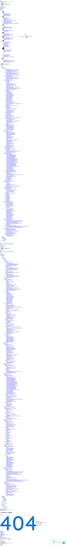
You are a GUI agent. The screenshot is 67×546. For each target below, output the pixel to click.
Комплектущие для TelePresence (11, 122)
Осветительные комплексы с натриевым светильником (14, 223)
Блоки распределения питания (9, 205)
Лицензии (8, 106)
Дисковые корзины (9, 136)
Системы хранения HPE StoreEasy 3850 (12, 161)
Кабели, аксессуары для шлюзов (11, 193)
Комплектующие (5, 130)
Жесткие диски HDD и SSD (10, 134)
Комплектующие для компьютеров (9, 145)
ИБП (7, 456)
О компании (2, 531)
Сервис (7, 182)
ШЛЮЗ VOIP (7, 192)
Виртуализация (9, 370)
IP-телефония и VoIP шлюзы (7, 187)
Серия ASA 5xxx (9, 107)
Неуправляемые (9, 91)
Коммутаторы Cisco (9, 100)
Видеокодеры (8, 116)
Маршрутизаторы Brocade (10, 128)
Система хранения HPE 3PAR (10, 157)
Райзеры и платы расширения (10, 132)
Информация (2, 535)
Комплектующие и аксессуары (9, 80)
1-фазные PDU (8, 206)
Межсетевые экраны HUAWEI (11, 109)
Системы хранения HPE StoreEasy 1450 (12, 158)
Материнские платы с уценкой (11, 233)
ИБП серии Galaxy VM (10, 216)
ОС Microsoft (8, 148)
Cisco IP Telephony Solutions (9, 188)
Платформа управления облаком (11, 152)
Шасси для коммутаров (10, 92)
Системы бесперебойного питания (8, 201)
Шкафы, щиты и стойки (8, 234)
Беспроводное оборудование (9, 101)
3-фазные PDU (8, 207)
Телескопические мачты (8, 219)
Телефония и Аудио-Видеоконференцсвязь (9, 180)
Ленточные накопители (10, 178)
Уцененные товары (6, 228)
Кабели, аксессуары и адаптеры (11, 133)
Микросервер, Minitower (10, 271)
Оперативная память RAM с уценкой (11, 229)
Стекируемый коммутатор (10, 93)
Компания (4, 498)
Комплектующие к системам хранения (12, 395)
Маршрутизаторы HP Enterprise (11, 127)
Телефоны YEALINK (8, 200)
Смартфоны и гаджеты (8, 186)
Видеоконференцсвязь (8, 181)
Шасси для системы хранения (10, 175)
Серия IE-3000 (8, 114)
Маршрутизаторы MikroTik (10, 125)
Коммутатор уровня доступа (10, 94)
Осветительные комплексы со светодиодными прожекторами (15, 220)
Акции (3, 236)
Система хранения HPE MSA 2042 (11, 163)
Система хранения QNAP (10, 168)
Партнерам (3, 237)
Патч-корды (8, 83)
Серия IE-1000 (8, 113)
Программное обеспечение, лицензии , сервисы (11, 105)
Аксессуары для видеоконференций (10, 184)
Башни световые (9, 476)
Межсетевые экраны (9, 313)
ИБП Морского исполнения (10, 214)
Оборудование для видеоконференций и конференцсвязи (12, 117)
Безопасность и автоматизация (9, 115)
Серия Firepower (9, 110)
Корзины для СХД (9, 177)
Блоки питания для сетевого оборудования (12, 86)
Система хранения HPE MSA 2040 (11, 155)
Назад (4, 258)
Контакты (3, 240)
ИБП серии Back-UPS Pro (10, 213)
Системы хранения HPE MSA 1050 (11, 165)
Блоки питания (9, 135)
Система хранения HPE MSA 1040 (11, 156)
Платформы (8, 144)
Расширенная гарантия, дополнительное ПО (12, 139)
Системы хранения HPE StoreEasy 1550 (12, 160)
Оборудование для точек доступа (11, 89)
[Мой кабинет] (0, 244)
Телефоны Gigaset (9, 440)
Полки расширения (9, 154)
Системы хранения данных (8, 374)
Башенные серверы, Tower (10, 267)
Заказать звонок (2, 255)
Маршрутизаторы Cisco (10, 126)
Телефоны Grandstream (8, 197)
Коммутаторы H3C (9, 99)
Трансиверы (8, 104)
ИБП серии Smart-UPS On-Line (11, 211)
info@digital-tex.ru (3, 510)
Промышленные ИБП (9, 218)
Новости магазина (3, 538)
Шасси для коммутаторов (10, 87)
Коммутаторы (7, 90)
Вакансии (4, 238)
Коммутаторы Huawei (9, 96)
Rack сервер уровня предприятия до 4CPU (12, 70)
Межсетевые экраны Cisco (10, 111)
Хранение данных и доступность (11, 151)
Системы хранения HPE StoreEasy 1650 (12, 159)
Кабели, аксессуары (9, 82)
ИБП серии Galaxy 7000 (10, 215)
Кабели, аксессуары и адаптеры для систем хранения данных (15, 174)
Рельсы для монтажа (9, 138)
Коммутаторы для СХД (10, 173)
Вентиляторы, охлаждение (10, 84)
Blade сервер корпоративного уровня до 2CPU (13, 77)
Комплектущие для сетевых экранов (11, 108)
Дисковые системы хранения (9, 153)
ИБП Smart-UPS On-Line (10, 217)
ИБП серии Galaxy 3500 (10, 209)
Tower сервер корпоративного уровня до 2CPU (13, 72)
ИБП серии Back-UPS (9, 210)
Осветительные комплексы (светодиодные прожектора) (14, 226)
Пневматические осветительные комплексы (12, 222)
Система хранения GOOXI (10, 170)
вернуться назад (39, 525)
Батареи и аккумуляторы (10, 203)
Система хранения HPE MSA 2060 (11, 169)
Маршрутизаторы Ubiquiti (10, 129)
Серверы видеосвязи (9, 121)
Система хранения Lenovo (10, 167)
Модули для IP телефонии (10, 191)
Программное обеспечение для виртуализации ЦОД (13, 150)
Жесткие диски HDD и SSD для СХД (11, 171)
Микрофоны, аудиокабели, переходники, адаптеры (13, 185)
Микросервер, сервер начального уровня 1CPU (13, 75)
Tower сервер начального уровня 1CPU (12, 73)
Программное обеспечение (7, 147)
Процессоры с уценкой (10, 232)
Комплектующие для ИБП (8, 202)
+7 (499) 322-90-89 (2, 2)
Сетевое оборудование (6, 79)
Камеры (8, 123)
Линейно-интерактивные (10, 208)
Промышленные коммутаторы (9, 112)
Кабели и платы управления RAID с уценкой (12, 231)
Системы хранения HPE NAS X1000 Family (12, 162)
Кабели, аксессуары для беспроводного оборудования (14, 103)
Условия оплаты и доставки (4, 534)
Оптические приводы (9, 141)
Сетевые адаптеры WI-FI (10, 102)
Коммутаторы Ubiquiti (9, 98)
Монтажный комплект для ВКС (11, 118)
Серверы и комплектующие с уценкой (12, 485)
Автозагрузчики (9, 179)
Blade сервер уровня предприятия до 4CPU (12, 78)
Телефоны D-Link (9, 434)
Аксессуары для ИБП (9, 204)
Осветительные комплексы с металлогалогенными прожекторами (15, 227)
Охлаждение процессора (10, 137)
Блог (1, 536)
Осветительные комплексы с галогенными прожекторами (14, 221)
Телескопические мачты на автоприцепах (10, 225)
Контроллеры (8, 172)
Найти (1, 545)
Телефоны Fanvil (7, 194)
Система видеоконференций (10, 119)
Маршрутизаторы (7, 124)
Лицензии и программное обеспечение (12, 88)
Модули (8, 81)
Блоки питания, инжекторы (10, 85)
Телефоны (8, 195)
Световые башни (9, 224)
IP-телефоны (8, 183)
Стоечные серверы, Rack (8, 69)
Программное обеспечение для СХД (11, 176)
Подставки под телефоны (10, 190)
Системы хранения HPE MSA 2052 (11, 164)
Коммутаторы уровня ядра (10, 95)
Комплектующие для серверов (9, 131)
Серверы (4, 68)
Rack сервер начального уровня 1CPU (12, 71)
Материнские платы (9, 140)
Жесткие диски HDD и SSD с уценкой (12, 230)
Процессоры (8, 142)
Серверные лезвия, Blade (8, 76)
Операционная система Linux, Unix (11, 149)
